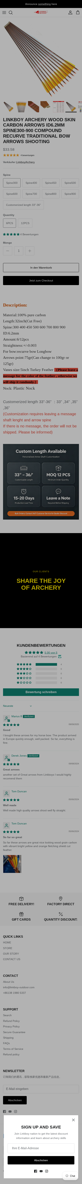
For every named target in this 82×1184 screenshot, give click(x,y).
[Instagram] (46, 1171)
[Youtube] (41, 1171)
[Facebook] (35, 1171)
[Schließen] (73, 1120)
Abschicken (41, 1160)
